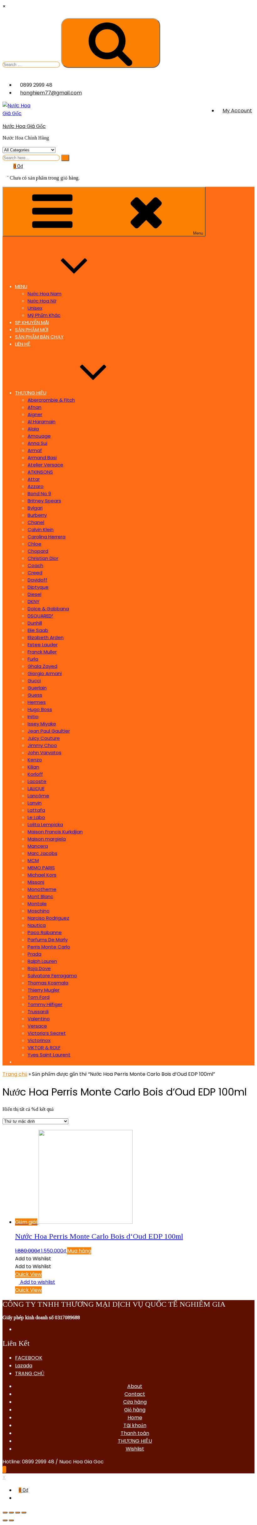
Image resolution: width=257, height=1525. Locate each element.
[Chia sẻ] (11, 1512)
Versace (37, 1026)
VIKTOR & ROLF (44, 1047)
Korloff (35, 774)
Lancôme (38, 795)
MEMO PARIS (41, 867)
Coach (35, 565)
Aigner (35, 414)
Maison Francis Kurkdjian (55, 831)
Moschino (39, 910)
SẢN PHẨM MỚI (31, 329)
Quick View (28, 1274)
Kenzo (35, 759)
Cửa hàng (135, 1402)
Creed (35, 572)
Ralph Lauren (42, 961)
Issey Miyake (42, 723)
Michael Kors (42, 875)
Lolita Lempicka (45, 824)
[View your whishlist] (5, 174)
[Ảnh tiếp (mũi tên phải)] (11, 1520)
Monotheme (42, 889)
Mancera (38, 846)
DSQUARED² (40, 616)
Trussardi (38, 1011)
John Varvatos (44, 752)
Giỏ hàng (134, 1409)
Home (135, 1417)
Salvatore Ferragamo (52, 975)
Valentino (39, 1018)
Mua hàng (79, 1250)
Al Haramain (41, 421)
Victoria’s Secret (47, 1033)
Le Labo (36, 817)
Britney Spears (44, 500)
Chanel (36, 522)
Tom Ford (39, 997)
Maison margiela (47, 839)
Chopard (38, 551)
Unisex (35, 308)
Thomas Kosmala (48, 982)
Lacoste (37, 781)
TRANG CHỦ (30, 1373)
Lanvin (35, 803)
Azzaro (36, 486)
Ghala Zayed (42, 666)
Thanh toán (135, 1433)
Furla (33, 659)
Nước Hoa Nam (44, 293)
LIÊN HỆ (22, 344)
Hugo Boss (40, 709)
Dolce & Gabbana (48, 608)
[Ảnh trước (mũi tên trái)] (5, 1520)
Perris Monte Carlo (49, 946)
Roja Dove (39, 968)
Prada (34, 954)
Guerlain (37, 687)
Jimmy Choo (42, 745)
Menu (198, 233)
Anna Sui (37, 443)
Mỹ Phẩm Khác (44, 315)
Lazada (23, 1365)
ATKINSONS (40, 472)
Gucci (34, 680)
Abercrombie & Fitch (51, 400)
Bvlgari (35, 508)
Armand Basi (42, 457)
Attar (34, 479)
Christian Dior (43, 558)
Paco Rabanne (45, 932)
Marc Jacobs (42, 853)
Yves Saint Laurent (49, 1054)
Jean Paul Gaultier (49, 731)
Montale (37, 903)
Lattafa (36, 810)
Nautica (37, 925)
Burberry (37, 515)
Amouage (39, 436)
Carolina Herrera (47, 536)
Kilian (33, 767)
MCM (33, 860)
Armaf (35, 450)
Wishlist (135, 1448)
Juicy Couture (44, 738)
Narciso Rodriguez (48, 918)
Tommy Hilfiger (45, 1004)
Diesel (34, 594)
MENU (21, 286)
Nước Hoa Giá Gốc (24, 126)
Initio (33, 716)
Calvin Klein (41, 529)
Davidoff (37, 580)
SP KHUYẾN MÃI (32, 322)
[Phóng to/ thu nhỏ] (23, 1512)
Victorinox (39, 1040)
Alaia (33, 428)
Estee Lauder (43, 644)
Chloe (34, 544)
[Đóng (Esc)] (5, 1512)
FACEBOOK (28, 1357)
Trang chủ (15, 1074)
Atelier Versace (45, 464)
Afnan (34, 407)
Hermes (37, 702)
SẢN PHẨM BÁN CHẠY (39, 336)
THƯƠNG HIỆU (30, 392)
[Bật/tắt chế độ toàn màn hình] (17, 1512)
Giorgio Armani (45, 673)
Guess (35, 695)
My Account (237, 110)
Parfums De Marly (48, 939)
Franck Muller (42, 651)
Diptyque (38, 587)
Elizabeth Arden (46, 637)
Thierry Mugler (44, 990)
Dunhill (35, 623)
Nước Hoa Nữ (42, 300)
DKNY (33, 601)
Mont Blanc (40, 896)
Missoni (36, 882)
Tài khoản (134, 1425)
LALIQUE (36, 788)
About (134, 1386)
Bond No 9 (39, 493)
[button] (33, 1258)
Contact (134, 1394)
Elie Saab (38, 630)
